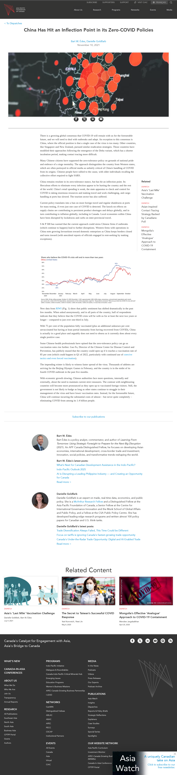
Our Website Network (103, 743)
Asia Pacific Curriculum (98, 748)
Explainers (92, 719)
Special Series (94, 732)
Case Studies (93, 723)
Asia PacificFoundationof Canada (20, 9)
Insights (91, 703)
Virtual (49, 760)
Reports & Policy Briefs (98, 711)
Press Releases (94, 678)
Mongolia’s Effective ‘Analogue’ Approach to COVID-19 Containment (143, 615)
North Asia (8, 722)
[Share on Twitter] (84, 119)
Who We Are (9, 689)
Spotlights (92, 736)
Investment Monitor (96, 752)
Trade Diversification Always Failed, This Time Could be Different (92, 530)
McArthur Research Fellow (88, 501)
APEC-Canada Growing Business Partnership (65, 691)
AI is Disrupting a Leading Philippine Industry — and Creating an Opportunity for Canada (99, 475)
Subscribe (92, 2)
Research (97, 10)
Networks (135, 10)
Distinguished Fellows (55, 711)
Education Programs (55, 682)
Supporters (108, 2)
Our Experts (93, 682)
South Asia (8, 726)
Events (153, 10)
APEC (48, 723)
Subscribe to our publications (88, 416)
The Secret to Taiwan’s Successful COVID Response (88, 615)
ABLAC (49, 715)
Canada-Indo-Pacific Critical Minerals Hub (64, 674)
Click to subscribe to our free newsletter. (161, 766)
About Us (78, 10)
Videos (91, 674)
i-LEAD (49, 695)
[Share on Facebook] (76, 119)
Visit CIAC (143, 2)
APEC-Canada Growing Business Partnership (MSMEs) (107, 757)
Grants (7, 739)
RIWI (59, 308)
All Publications (10, 714)
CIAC (48, 764)
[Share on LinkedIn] (92, 119)
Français (161, 2)
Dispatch (145, 187)
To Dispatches (14, 23)
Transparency (10, 698)
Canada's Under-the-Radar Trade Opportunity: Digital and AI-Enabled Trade (98, 539)
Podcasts (92, 670)
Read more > (64, 482)
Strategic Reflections (97, 715)
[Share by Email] (101, 119)
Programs (116, 10)
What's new (12, 661)
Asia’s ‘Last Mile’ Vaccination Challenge (150, 194)
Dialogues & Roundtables (57, 670)
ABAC (48, 719)
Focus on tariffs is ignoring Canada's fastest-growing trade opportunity (96, 534)
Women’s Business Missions (58, 686)
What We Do (9, 685)
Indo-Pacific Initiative (55, 666)
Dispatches (92, 707)
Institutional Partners (55, 736)
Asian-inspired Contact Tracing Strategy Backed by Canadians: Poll (150, 214)
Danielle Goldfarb (96, 41)
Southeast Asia (10, 718)
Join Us (7, 693)
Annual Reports (11, 702)
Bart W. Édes (78, 41)
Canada (49, 752)
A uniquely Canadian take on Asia (159, 758)
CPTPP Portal (9, 735)
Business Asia (10, 730)
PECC (48, 727)
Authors (7, 743)
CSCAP (49, 732)
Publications (97, 693)
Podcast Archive (95, 686)
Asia (48, 756)
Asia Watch (127, 763)
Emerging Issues (53, 678)
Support (124, 2)
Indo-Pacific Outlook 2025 (71, 469)
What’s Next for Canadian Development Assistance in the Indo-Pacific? (96, 465)
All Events (50, 748)
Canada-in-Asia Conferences (14, 671)
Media (169, 10)
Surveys (91, 727)
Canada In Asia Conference (100, 763)
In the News (93, 666)
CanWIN (49, 707)
